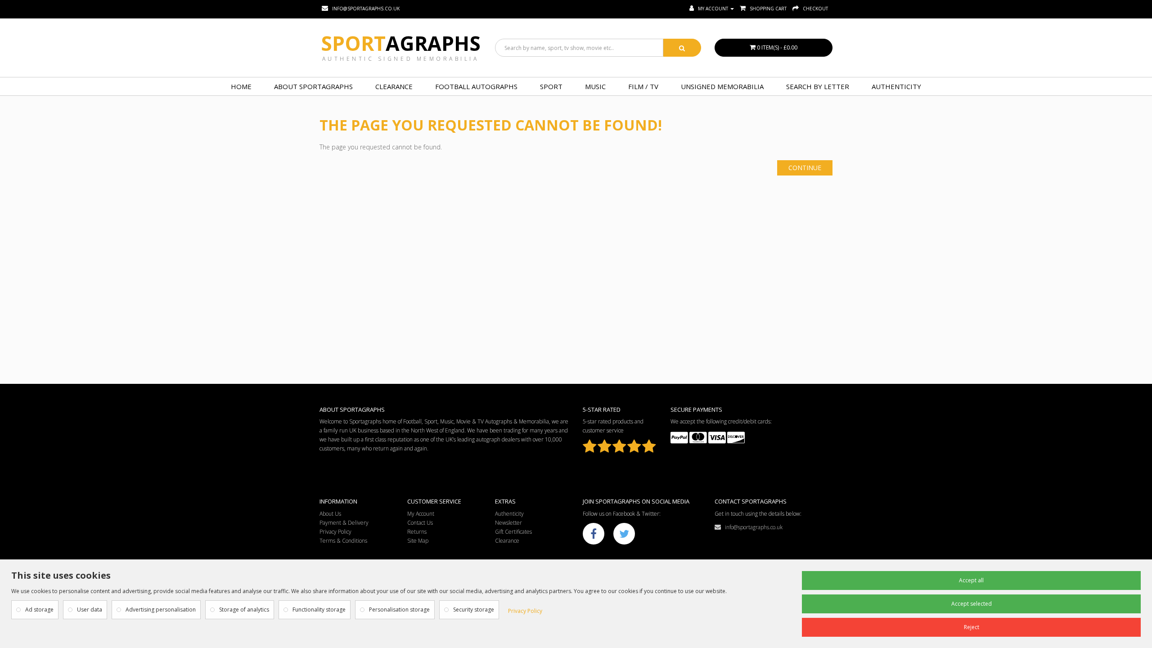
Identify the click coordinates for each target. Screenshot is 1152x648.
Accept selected (971, 604)
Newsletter (508, 522)
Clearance (394, 86)
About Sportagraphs (313, 86)
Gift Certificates (513, 532)
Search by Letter (817, 86)
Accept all (971, 580)
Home (241, 86)
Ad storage (39, 609)
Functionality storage (319, 609)
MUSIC (595, 86)
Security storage (473, 609)
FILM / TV (643, 86)
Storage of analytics (244, 609)
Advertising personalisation (161, 609)
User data (89, 609)
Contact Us (420, 522)
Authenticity (896, 86)
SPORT (551, 86)
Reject (971, 627)
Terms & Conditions (343, 540)
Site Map (417, 540)
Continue (804, 167)
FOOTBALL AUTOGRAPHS (476, 86)
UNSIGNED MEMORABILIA (722, 86)
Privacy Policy (335, 532)
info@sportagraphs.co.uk (752, 527)
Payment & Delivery (344, 522)
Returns (417, 532)
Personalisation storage (399, 609)
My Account (420, 514)
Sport (401, 43)
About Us (330, 514)
